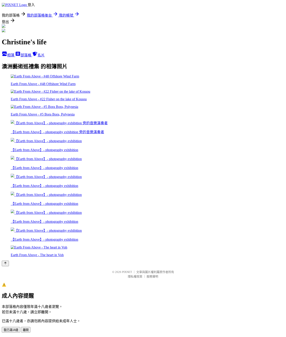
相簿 (11, 55)
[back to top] (5, 263)
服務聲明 (152, 276)
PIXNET (127, 272)
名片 (41, 55)
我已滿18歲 (11, 330)
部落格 (26, 55)
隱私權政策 (135, 276)
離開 (26, 330)
